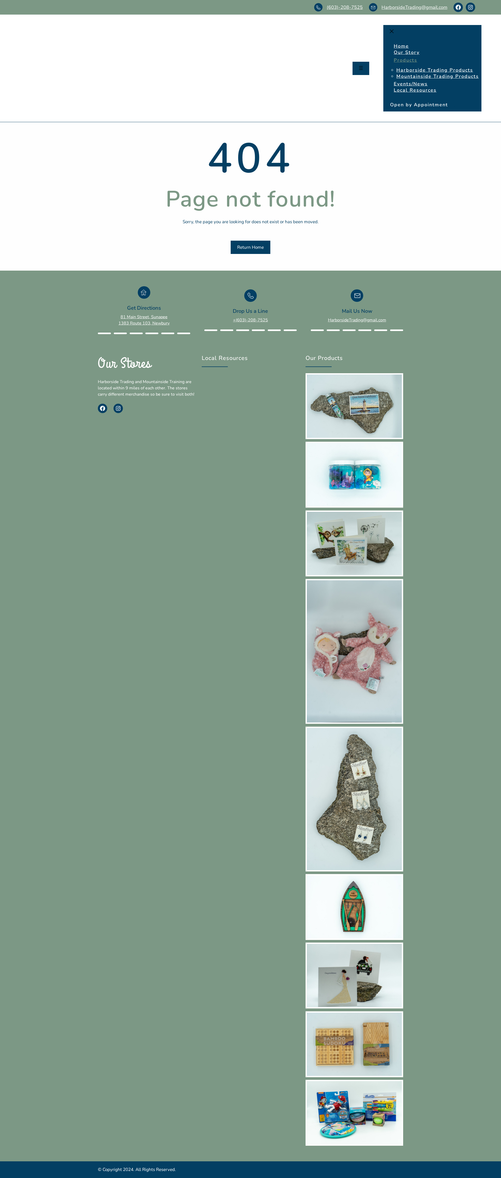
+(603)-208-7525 (250, 320)
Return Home (250, 247)
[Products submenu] (424, 60)
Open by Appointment (419, 105)
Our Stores (124, 363)
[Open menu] (361, 68)
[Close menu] (391, 31)
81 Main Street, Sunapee (144, 317)
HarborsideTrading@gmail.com (414, 7)
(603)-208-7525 (345, 7)
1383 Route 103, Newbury (144, 323)
